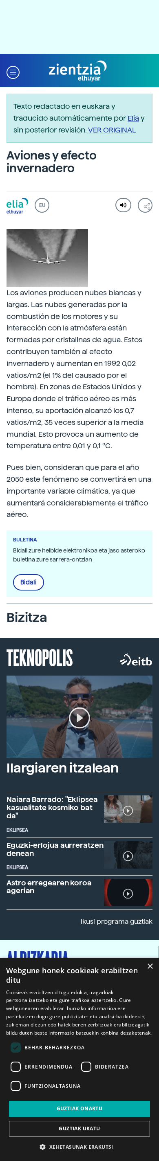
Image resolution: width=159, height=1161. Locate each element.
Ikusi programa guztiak (116, 921)
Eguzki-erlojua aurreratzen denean (55, 849)
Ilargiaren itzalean (63, 768)
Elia (133, 118)
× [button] (150, 966)
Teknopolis (40, 656)
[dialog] (79, 1059)
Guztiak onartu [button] (80, 1108)
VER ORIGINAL (112, 130)
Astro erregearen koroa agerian (49, 886)
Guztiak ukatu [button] (79, 1128)
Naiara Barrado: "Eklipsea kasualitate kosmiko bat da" (52, 807)
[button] (13, 71)
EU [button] (42, 205)
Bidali (28, 582)
